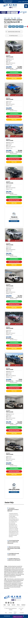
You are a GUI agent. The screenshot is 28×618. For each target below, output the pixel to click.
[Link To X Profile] (8, 602)
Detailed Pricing (13, 69)
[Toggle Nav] (26, 6)
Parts (18, 604)
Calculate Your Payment (14, 75)
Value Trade (14, 78)
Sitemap (10, 612)
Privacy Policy (15, 613)
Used (9, 604)
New (5, 604)
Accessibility (22, 612)
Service (13, 604)
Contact (23, 604)
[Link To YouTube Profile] (11, 602)
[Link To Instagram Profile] (13, 602)
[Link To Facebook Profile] (6, 602)
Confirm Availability (14, 72)
